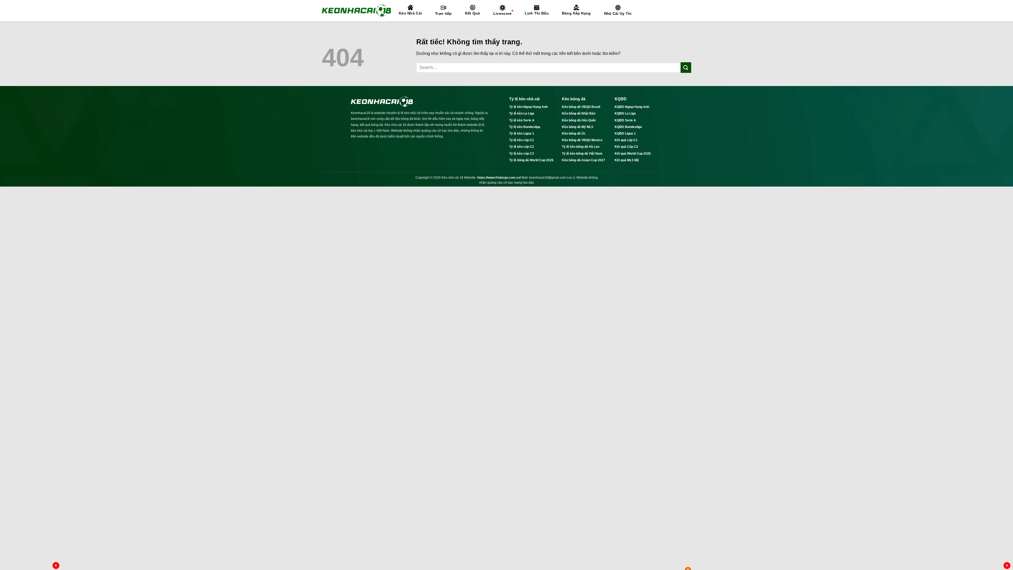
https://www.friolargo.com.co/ (499, 177)
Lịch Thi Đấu (536, 13)
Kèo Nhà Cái (410, 13)
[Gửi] (686, 67)
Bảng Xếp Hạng (576, 13)
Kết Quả (472, 13)
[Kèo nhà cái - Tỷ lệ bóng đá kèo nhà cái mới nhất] (356, 10)
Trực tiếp (443, 13)
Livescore (502, 13)
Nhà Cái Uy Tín (618, 13)
